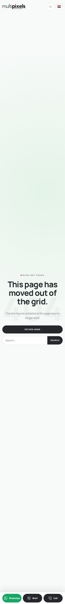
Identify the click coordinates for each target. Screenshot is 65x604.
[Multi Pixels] (13, 6)
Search (55, 340)
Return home (32, 329)
